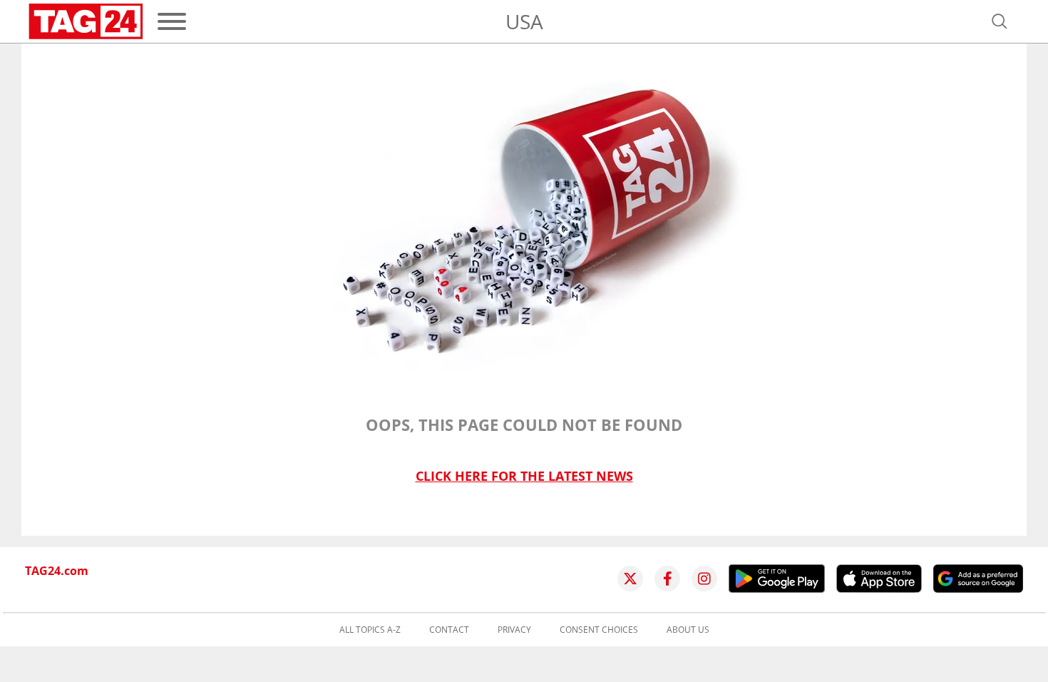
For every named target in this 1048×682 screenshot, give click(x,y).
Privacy (514, 630)
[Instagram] (704, 578)
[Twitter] (630, 578)
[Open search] (999, 21)
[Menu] (171, 21)
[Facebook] (667, 578)
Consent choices (599, 630)
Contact (449, 630)
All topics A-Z (370, 630)
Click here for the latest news (524, 476)
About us (688, 630)
